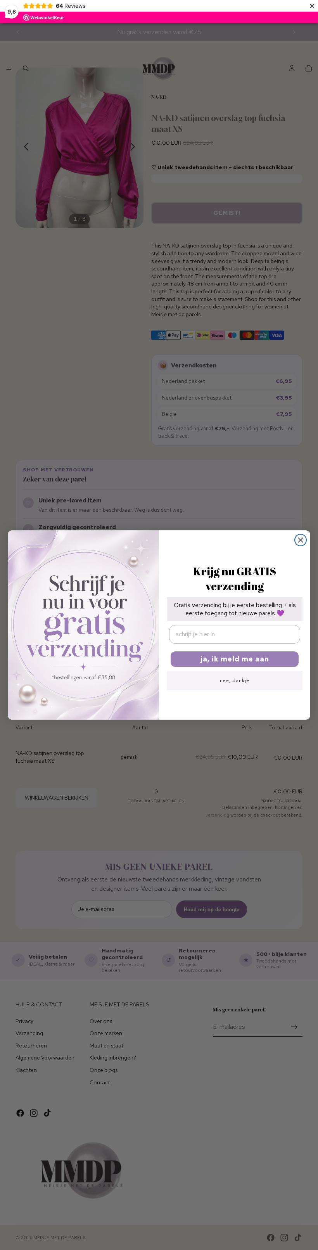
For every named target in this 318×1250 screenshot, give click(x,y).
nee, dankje (234, 680)
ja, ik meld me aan (234, 658)
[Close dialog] (300, 540)
